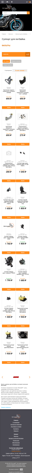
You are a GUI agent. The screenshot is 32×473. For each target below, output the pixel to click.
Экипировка (16, 445)
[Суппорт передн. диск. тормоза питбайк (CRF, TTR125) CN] (22, 261)
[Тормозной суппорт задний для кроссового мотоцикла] (22, 297)
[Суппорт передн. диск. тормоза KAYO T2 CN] (22, 225)
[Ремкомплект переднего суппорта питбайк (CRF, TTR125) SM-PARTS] (8, 152)
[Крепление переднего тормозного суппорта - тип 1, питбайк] (22, 79)
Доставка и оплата (16, 426)
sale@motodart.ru (16, 451)
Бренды (16, 436)
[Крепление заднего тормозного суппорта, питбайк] (8, 79)
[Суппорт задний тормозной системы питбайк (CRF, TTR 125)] (22, 189)
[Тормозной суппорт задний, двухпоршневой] (8, 334)
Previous (2, 377)
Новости (16, 431)
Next (29, 377)
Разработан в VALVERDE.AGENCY (16, 472)
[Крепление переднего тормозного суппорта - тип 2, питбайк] (8, 115)
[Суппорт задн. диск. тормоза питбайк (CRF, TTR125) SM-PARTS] (8, 189)
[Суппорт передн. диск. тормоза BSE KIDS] (8, 225)
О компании (16, 422)
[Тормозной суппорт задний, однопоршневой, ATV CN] (22, 334)
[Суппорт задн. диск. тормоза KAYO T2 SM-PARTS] (22, 152)
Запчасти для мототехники (16, 438)
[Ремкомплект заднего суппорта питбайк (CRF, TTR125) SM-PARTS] (22, 115)
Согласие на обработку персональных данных (16, 466)
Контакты (16, 429)
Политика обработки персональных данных (16, 464)
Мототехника (16, 442)
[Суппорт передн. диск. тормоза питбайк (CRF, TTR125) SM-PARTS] (8, 297)
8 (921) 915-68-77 (16, 449)
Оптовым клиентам (16, 424)
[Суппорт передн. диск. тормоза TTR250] (8, 261)
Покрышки (16, 440)
